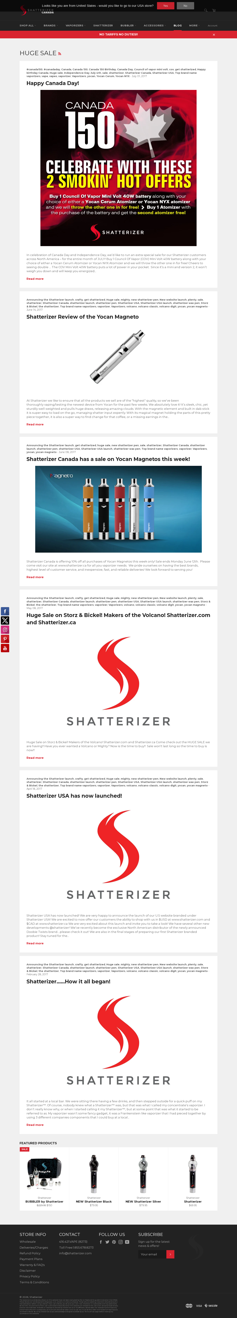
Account (212, 25)
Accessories (154, 25)
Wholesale (28, 1241)
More (193, 25)
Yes (165, 6)
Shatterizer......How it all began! (68, 981)
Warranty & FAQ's (32, 1265)
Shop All (27, 25)
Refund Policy (30, 1253)
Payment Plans (31, 1259)
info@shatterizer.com (75, 1253)
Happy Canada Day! (53, 83)
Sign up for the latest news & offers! (154, 1243)
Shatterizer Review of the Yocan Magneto (83, 317)
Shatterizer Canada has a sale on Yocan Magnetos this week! (108, 459)
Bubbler (128, 25)
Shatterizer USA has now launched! (74, 796)
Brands (50, 25)
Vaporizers (75, 25)
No (185, 6)
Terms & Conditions (34, 1282)
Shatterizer (103, 25)
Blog (178, 25)
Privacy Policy (30, 1276)
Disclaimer (28, 1270)
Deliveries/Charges (34, 1247)
